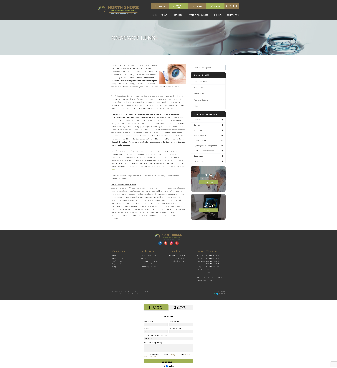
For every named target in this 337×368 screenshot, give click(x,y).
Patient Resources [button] (198, 15)
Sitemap (139, 294)
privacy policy (175, 355)
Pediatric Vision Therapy (149, 255)
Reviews (218, 15)
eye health (198, 161)
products (197, 120)
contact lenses (200, 140)
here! (113, 170)
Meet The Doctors (201, 81)
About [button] (164, 15)
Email (147, 328)
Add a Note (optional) (153, 342)
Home (154, 15)
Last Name (174, 321)
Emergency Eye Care (148, 267)
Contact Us (233, 15)
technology (198, 130)
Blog (196, 106)
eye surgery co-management (205, 146)
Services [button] (178, 15)
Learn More (208, 182)
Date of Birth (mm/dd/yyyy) (156, 335)
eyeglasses (198, 156)
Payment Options (201, 100)
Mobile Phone (176, 328)
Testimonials (199, 94)
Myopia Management (148, 261)
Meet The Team (200, 88)
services (197, 125)
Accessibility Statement (119, 294)
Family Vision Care (147, 264)
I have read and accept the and (167, 355)
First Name (149, 321)
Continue (167, 362)
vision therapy (200, 135)
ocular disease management (205, 151)
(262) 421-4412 (179, 261)
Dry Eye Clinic (145, 258)
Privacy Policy (132, 294)
